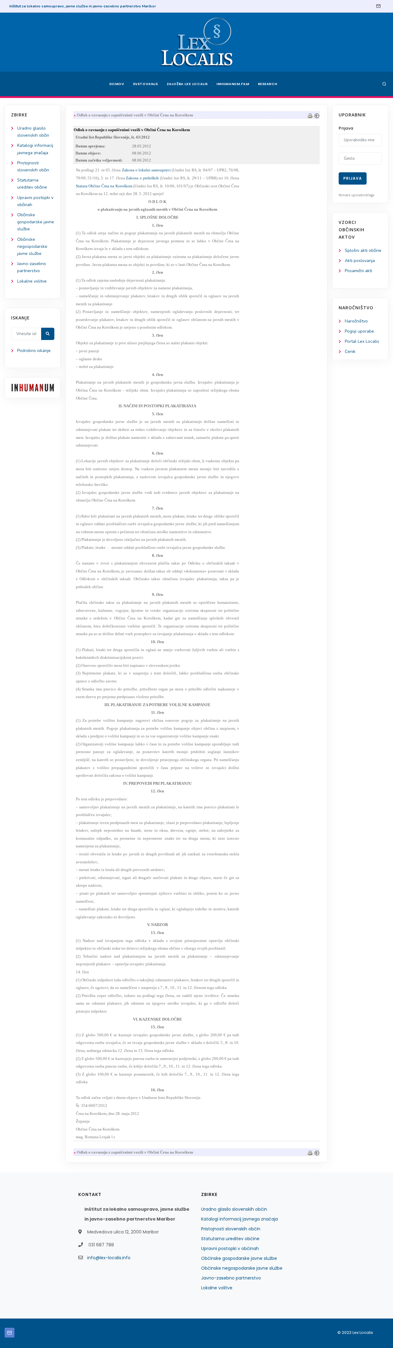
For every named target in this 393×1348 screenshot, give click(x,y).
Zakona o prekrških (142, 178)
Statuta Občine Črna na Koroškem (104, 186)
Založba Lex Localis (187, 83)
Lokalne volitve (32, 281)
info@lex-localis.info (108, 1258)
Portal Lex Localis (362, 341)
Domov (116, 83)
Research (267, 83)
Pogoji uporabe (359, 331)
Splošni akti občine (363, 250)
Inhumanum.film (232, 83)
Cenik (350, 351)
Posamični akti (358, 271)
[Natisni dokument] (310, 115)
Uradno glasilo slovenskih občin (234, 1209)
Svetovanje (145, 83)
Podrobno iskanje (34, 351)
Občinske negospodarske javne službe (32, 246)
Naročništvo (356, 321)
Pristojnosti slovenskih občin (230, 1229)
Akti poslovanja (360, 261)
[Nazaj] (316, 115)
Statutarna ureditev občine (230, 1239)
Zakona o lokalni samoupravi (146, 170)
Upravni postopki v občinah (230, 1248)
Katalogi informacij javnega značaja (239, 1219)
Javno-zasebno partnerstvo (231, 1278)
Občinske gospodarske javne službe (35, 222)
